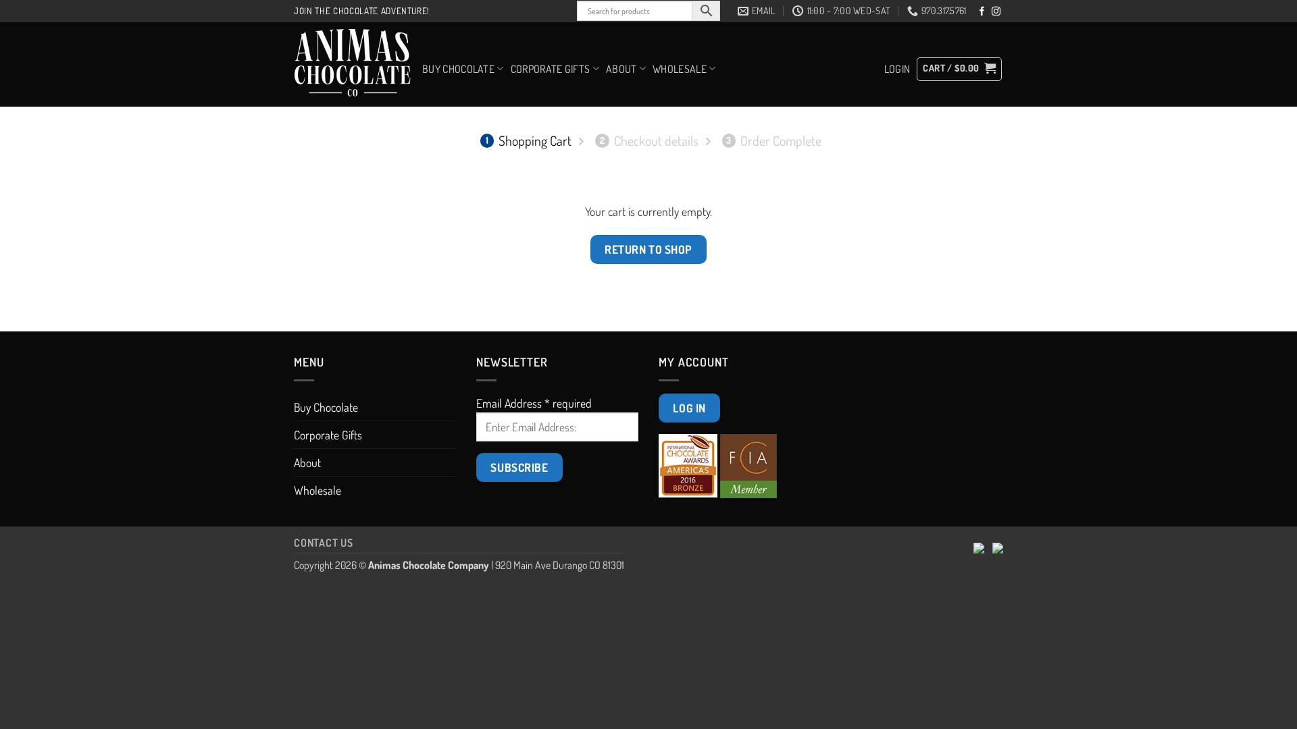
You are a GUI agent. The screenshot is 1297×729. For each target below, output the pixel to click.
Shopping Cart (528, 140)
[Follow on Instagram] (996, 12)
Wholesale (680, 69)
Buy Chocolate (458, 69)
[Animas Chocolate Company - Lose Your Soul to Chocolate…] (353, 64)
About (621, 69)
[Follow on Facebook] (981, 12)
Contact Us (323, 542)
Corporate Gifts (550, 69)
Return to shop (648, 249)
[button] (897, 69)
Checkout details (649, 140)
